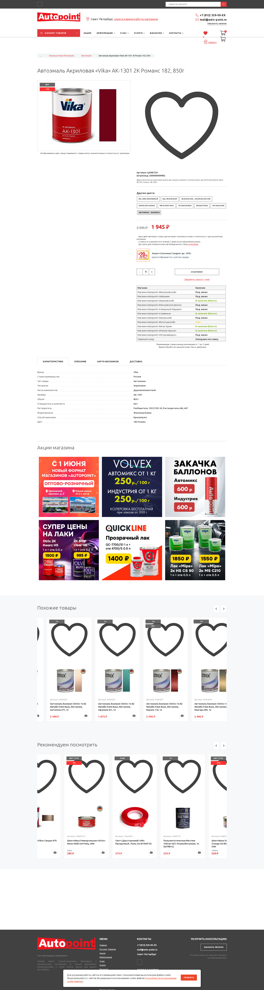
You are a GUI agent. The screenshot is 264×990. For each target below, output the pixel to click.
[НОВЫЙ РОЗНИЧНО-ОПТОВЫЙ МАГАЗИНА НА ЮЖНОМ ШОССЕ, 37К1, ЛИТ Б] (132, 49)
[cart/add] (76, 715)
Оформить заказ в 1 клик (197, 279)
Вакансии (104, 969)
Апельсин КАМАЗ (147, 205)
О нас (102, 961)
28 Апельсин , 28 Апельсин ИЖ (195, 199)
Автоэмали (86, 56)
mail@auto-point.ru (213, 19)
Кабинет (212, 42)
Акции (102, 953)
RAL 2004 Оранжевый (148, 199)
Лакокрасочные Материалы (61, 56)
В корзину (197, 272)
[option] (69, 487)
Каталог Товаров (108, 949)
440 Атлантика (167, 205)
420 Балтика (202, 205)
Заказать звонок (217, 23)
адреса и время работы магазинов (136, 19)
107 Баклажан (185, 205)
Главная (103, 945)
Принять (189, 977)
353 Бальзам (218, 205)
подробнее (193, 244)
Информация (106, 957)
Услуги (103, 965)
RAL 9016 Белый (170, 199)
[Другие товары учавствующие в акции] (144, 255)
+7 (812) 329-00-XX (213, 15)
